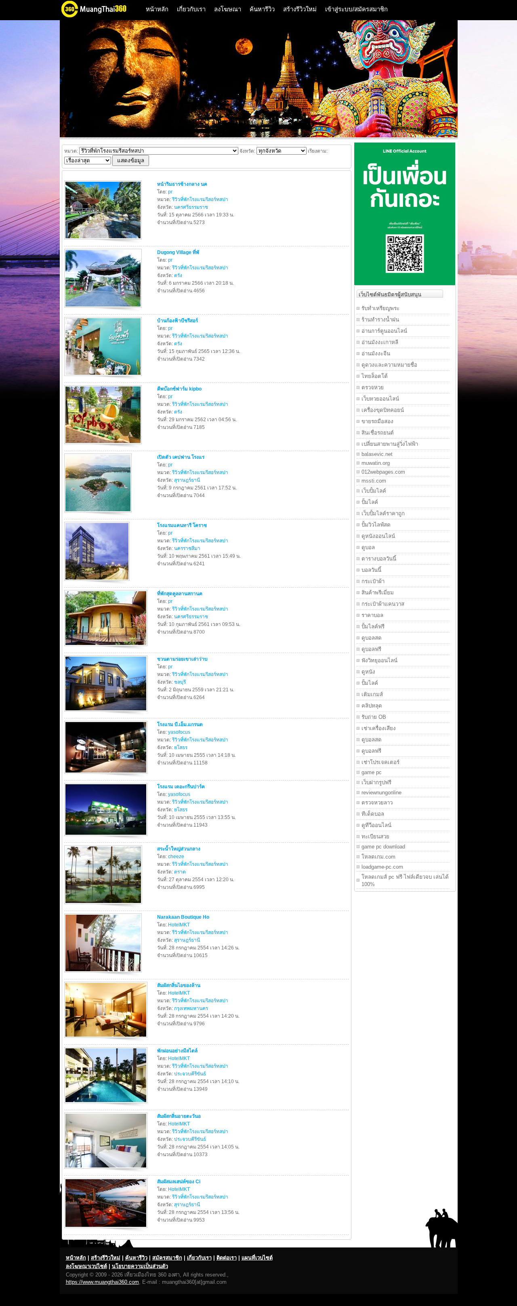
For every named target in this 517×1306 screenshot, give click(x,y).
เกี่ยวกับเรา (191, 9)
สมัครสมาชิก (167, 1258)
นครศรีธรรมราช (191, 207)
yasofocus (179, 732)
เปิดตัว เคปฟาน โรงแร (180, 457)
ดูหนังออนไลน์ (378, 536)
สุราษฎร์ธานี (187, 480)
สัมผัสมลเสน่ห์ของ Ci (178, 1181)
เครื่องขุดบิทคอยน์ (382, 410)
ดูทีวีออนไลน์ (376, 825)
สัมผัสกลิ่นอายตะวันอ (179, 1116)
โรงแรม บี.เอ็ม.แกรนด (180, 724)
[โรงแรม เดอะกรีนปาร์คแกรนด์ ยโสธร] (106, 837)
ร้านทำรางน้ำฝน (380, 320)
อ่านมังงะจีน (375, 354)
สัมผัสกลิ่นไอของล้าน (178, 985)
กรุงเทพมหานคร (191, 1008)
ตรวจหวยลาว (377, 803)
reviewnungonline (381, 792)
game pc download (383, 847)
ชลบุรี (180, 682)
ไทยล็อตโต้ (374, 376)
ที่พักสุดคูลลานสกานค (179, 593)
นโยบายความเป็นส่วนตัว (140, 1266)
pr (170, 192)
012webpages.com (383, 472)
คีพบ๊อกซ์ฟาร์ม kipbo (179, 389)
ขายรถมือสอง (377, 421)
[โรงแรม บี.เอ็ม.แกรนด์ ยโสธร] (106, 775)
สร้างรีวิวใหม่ (300, 9)
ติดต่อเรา (226, 1258)
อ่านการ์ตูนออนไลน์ (384, 331)
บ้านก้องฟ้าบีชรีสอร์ (177, 320)
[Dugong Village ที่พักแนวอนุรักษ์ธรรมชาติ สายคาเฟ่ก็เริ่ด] (104, 309)
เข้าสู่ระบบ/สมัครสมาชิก (356, 9)
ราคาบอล (372, 615)
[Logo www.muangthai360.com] (100, 16)
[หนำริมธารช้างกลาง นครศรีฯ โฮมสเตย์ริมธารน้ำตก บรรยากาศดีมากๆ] (104, 241)
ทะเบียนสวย (375, 837)
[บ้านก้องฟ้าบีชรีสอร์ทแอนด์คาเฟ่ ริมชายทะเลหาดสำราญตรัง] (104, 377)
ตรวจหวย (372, 387)
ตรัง (178, 275)
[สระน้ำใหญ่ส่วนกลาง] (104, 906)
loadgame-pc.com (382, 867)
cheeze (176, 856)
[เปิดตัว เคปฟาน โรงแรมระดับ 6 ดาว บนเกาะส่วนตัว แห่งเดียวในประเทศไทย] (99, 514)
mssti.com (373, 481)
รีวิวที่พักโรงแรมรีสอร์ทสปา (200, 199)
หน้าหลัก (157, 9)
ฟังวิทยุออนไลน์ (379, 660)
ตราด (180, 872)
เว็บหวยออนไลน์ (380, 399)
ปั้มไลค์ (369, 502)
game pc (371, 772)
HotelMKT (179, 925)
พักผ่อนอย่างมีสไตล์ (177, 1051)
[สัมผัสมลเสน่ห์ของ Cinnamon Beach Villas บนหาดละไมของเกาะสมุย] (106, 1230)
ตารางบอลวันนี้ (378, 559)
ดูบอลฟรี (371, 649)
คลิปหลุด (371, 706)
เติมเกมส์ (372, 694)
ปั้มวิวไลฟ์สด (376, 525)
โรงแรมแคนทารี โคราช (182, 525)
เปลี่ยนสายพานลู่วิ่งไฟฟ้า (389, 444)
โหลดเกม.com (378, 857)
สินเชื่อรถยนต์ (377, 433)
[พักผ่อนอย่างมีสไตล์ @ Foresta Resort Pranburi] (106, 1105)
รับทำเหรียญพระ (380, 308)
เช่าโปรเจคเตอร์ (380, 762)
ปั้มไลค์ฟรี (373, 627)
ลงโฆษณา (227, 9)
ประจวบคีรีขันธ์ (190, 1074)
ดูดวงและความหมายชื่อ (389, 365)
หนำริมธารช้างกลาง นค (182, 184)
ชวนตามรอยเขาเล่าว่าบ (182, 659)
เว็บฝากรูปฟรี (376, 782)
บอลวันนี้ (371, 570)
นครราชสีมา (187, 548)
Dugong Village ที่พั (178, 252)
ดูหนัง (368, 672)
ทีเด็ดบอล (372, 814)
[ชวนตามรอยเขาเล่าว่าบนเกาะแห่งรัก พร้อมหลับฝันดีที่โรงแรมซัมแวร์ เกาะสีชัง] (106, 713)
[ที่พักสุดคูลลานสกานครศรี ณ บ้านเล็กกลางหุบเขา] (106, 648)
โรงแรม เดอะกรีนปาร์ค (181, 786)
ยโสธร (180, 747)
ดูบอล (368, 547)
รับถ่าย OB (373, 717)
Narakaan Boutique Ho (183, 917)
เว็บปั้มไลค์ (373, 491)
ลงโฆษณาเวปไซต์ (86, 1266)
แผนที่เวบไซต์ (257, 1258)
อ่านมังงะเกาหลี (379, 342)
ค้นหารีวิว (262, 9)
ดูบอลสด (371, 638)
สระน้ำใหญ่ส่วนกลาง (178, 849)
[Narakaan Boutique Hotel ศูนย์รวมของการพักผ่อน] (104, 974)
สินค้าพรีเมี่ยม (377, 593)
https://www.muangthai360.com (102, 1282)
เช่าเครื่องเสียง (378, 728)
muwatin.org (375, 463)
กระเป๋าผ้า (373, 581)
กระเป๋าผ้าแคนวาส (382, 604)
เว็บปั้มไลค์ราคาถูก (383, 513)
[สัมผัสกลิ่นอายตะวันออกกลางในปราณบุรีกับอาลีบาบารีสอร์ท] (106, 1170)
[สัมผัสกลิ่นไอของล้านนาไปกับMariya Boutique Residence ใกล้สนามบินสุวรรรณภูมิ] (106, 1039)
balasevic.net (377, 454)
